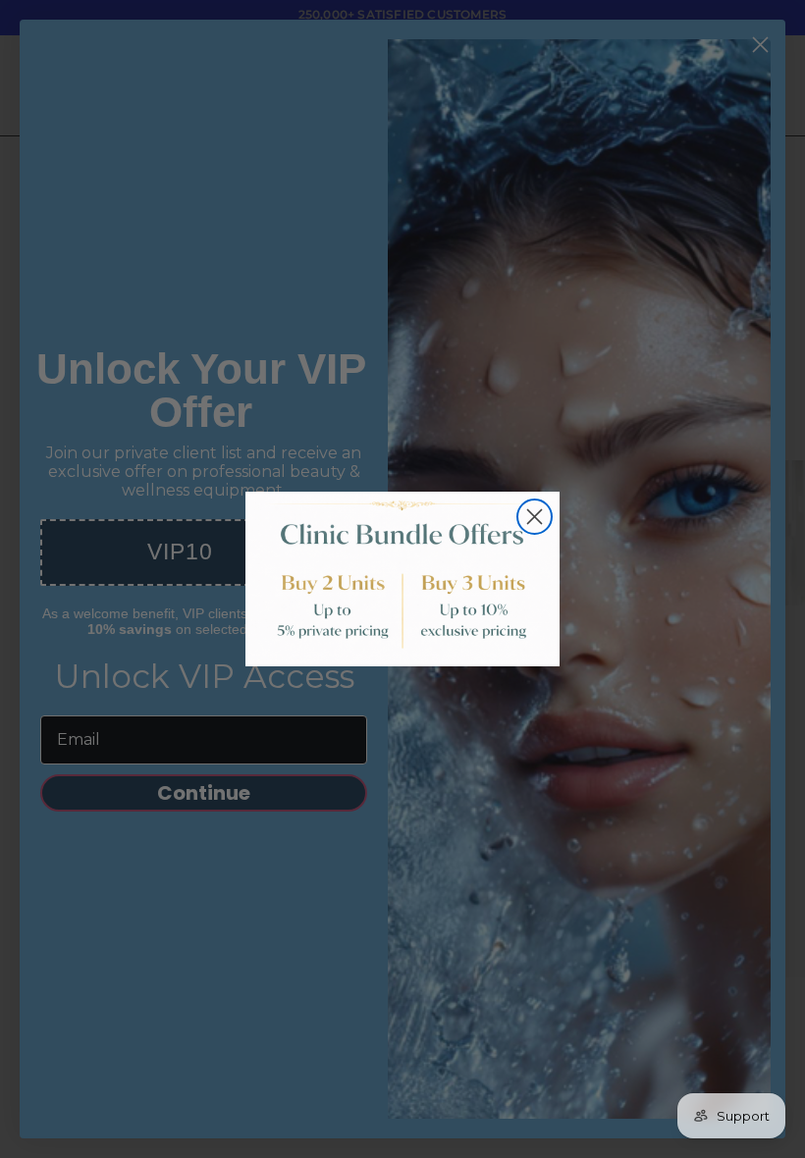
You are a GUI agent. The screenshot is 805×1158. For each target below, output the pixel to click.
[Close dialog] (534, 517)
